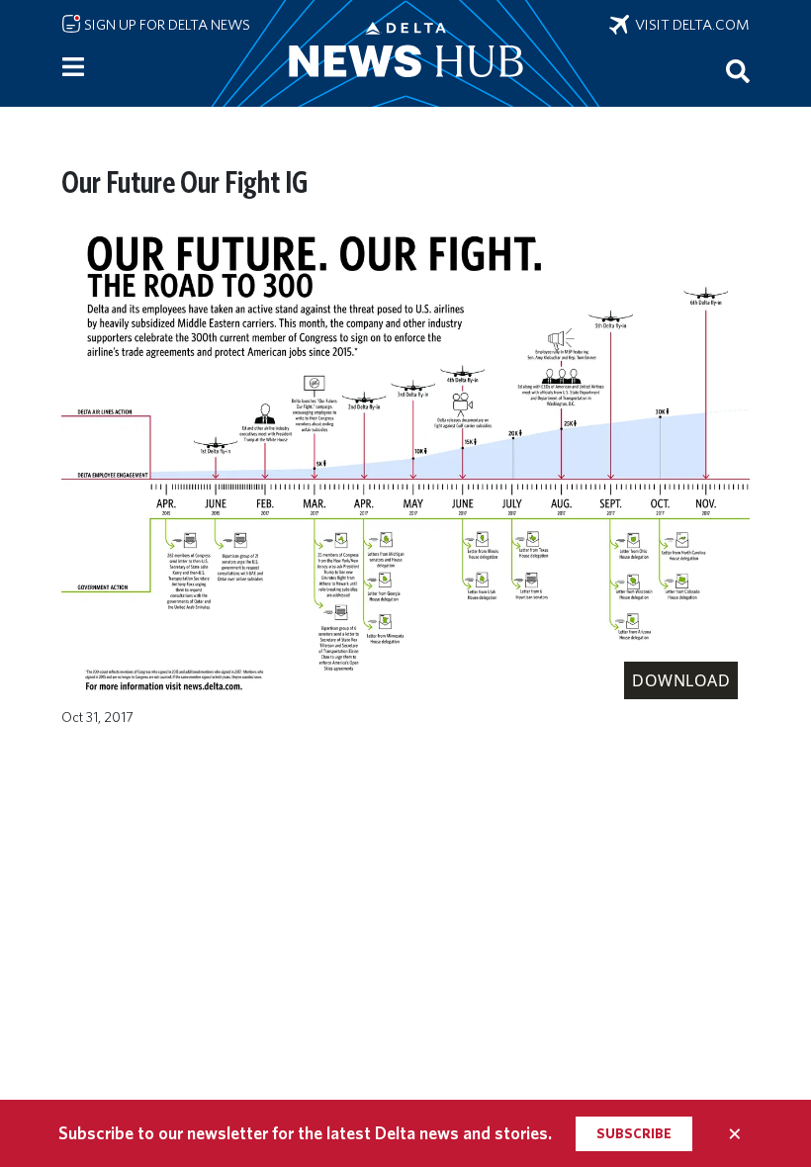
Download (681, 680)
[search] (738, 70)
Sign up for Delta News (165, 25)
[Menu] (73, 67)
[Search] (738, 70)
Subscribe (634, 1133)
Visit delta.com (689, 25)
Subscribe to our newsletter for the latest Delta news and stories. (305, 1132)
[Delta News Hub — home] (405, 53)
